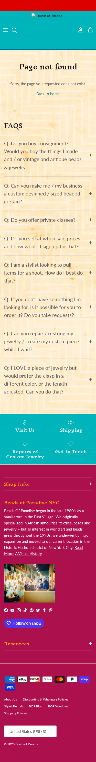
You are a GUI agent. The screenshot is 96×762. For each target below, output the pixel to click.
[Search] (17, 30)
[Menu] (5, 30)
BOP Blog (35, 706)
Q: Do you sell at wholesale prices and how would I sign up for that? (42, 242)
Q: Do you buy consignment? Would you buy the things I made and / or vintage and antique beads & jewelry (43, 155)
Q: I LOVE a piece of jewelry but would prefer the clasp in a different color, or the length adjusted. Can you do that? (40, 380)
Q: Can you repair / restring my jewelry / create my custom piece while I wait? (41, 341)
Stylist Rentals (13, 706)
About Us (10, 699)
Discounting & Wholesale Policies (45, 699)
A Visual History (28, 553)
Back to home (48, 93)
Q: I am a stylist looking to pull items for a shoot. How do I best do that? (43, 273)
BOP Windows (58, 706)
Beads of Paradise (27, 744)
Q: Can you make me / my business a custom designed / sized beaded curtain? (43, 193)
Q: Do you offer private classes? (40, 220)
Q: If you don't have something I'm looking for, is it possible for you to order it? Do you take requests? (42, 307)
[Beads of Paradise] (48, 30)
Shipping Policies (15, 713)
